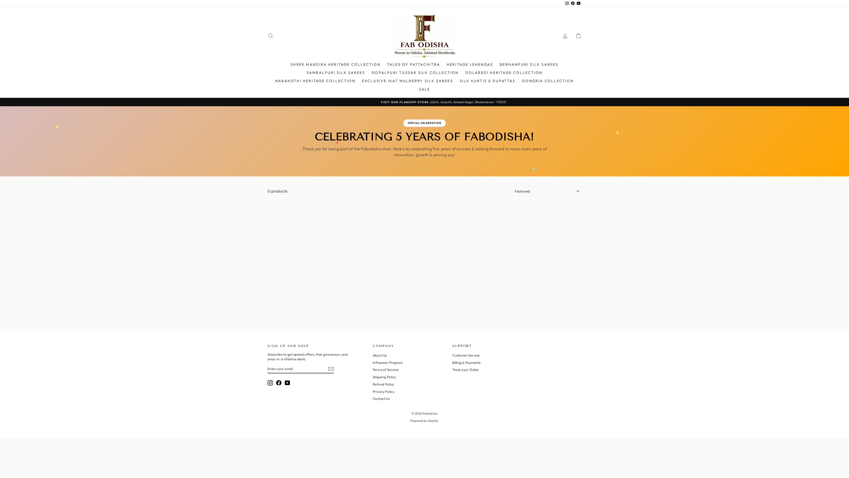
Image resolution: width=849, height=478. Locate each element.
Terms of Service (385, 370)
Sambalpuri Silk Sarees (336, 72)
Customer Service (466, 355)
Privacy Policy (383, 391)
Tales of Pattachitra (413, 64)
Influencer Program (388, 362)
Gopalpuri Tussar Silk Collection (415, 72)
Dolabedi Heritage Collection (504, 72)
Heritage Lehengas (470, 64)
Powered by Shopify (424, 420)
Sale (424, 89)
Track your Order (465, 370)
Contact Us (381, 399)
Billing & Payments (466, 362)
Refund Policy (383, 384)
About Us (380, 355)
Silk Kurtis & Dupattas (487, 81)
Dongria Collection (548, 81)
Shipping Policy (384, 377)
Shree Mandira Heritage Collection (336, 64)
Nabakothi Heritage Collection (315, 81)
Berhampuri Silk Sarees (529, 64)
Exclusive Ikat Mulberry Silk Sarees (407, 81)
